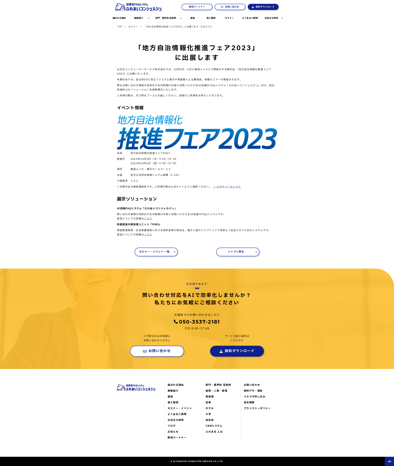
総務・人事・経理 (216, 391)
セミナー (229, 18)
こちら (148, 219)
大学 (208, 414)
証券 (208, 402)
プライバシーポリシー (257, 408)
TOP (119, 26)
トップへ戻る (236, 252)
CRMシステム (214, 426)
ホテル (210, 408)
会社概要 (249, 402)
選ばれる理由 (119, 18)
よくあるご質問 (250, 18)
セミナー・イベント (180, 408)
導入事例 (211, 18)
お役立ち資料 (271, 18)
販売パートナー (197, 6)
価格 (192, 18)
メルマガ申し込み (254, 397)
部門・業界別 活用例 (165, 18)
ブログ (172, 426)
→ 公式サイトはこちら (227, 187)
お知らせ (173, 432)
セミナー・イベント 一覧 (154, 252)
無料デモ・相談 (253, 391)
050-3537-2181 (199, 322)
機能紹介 (138, 18)
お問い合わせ (232, 6)
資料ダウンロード (265, 6)
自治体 (210, 420)
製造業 (210, 397)
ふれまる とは (214, 432)
